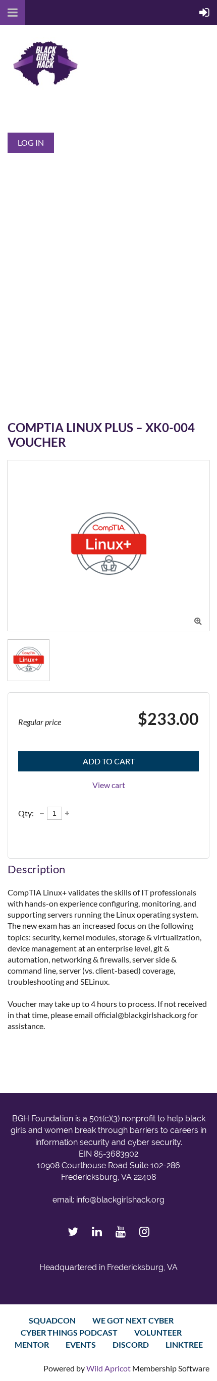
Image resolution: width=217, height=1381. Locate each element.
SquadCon (52, 1320)
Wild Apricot (108, 1368)
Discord (131, 1344)
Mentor (32, 1344)
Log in (31, 142)
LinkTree (184, 1344)
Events (81, 1344)
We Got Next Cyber (133, 1320)
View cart (108, 785)
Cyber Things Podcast (69, 1332)
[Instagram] (144, 1231)
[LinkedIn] (96, 1231)
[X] (73, 1231)
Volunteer (158, 1332)
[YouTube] (120, 1231)
